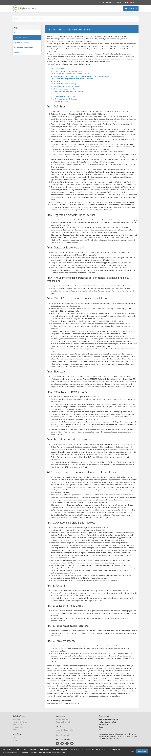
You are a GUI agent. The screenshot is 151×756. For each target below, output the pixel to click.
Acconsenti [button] (142, 751)
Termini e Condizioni (21, 37)
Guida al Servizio (62, 719)
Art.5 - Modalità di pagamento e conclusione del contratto (72, 78)
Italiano (133, 2)
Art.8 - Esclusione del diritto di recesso (65, 86)
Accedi (101, 2)
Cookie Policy (17, 724)
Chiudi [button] (131, 751)
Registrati (110, 2)
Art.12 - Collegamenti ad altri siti (63, 96)
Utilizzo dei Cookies (21, 42)
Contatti (119, 2)
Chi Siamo (17, 32)
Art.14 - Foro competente (61, 101)
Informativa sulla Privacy (23, 47)
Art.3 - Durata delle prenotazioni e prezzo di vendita (70, 73)
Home (16, 18)
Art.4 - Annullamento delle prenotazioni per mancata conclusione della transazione (81, 76)
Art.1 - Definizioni (57, 68)
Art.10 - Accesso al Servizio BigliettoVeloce (67, 91)
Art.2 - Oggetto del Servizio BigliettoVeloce (67, 71)
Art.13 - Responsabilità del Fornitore (64, 99)
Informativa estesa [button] (59, 752)
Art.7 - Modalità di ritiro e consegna (64, 83)
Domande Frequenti (63, 722)
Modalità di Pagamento (64, 730)
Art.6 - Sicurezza (57, 81)
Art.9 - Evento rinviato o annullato (64, 88)
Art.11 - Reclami (57, 93)
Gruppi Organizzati (62, 735)
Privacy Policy (17, 727)
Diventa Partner (62, 732)
